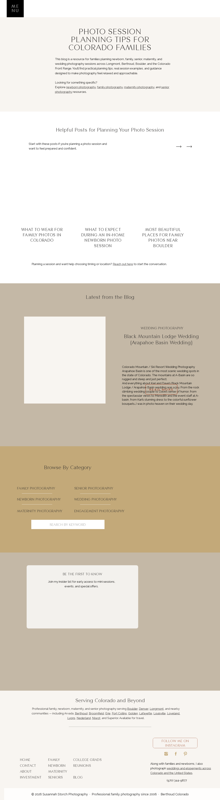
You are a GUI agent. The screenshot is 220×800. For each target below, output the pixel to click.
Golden (133, 713)
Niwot (96, 718)
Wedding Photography (162, 328)
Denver (143, 708)
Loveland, (173, 713)
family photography (110, 87)
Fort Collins (119, 713)
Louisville (159, 713)
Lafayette (145, 713)
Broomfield (96, 713)
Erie (108, 713)
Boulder (132, 708)
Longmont (157, 708)
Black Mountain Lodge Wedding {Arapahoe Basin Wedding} (161, 339)
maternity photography (139, 87)
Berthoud (81, 713)
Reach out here (123, 264)
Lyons (71, 718)
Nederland (84, 718)
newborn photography (81, 87)
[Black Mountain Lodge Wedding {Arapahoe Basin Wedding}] (64, 360)
